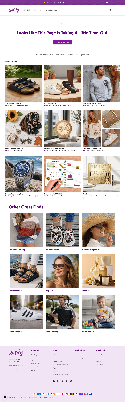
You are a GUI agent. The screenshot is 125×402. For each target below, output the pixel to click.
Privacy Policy (35, 367)
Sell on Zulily (78, 358)
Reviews (98, 358)
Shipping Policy (57, 368)
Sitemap (33, 370)
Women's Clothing (17, 250)
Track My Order (57, 361)
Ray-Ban (49, 291)
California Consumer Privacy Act (40, 359)
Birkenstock (15, 291)
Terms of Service (36, 363)
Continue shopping (62, 42)
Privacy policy (33, 397)
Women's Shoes (52, 250)
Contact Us (56, 358)
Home (84, 291)
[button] (51, 10)
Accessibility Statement (60, 374)
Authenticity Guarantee (60, 364)
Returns (55, 371)
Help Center (56, 355)
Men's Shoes (15, 332)
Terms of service (43, 397)
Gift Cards (99, 364)
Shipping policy (54, 397)
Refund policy (23, 397)
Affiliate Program (79, 355)
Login (107, 2)
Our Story (34, 355)
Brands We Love (101, 355)
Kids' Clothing (88, 332)
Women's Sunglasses (91, 250)
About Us (35, 350)
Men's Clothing (52, 332)
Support (55, 350)
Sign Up (113, 2)
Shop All (98, 361)
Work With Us (80, 350)
